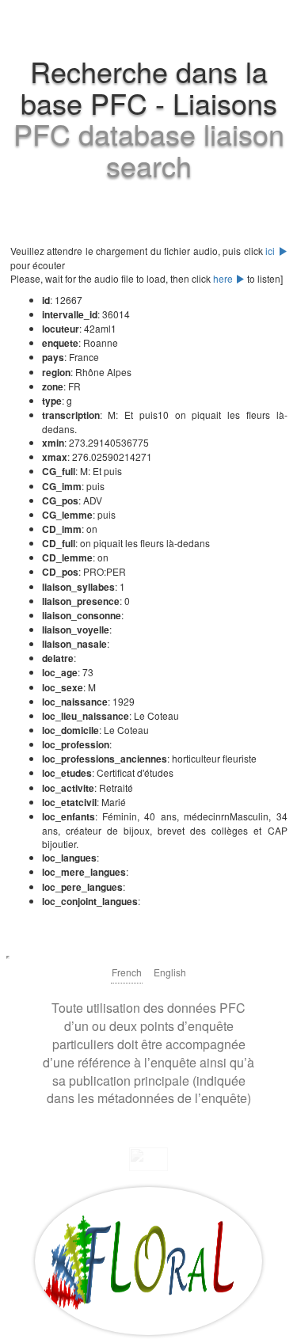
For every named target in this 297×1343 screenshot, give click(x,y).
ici (271, 250)
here (224, 278)
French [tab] (127, 972)
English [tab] (170, 972)
